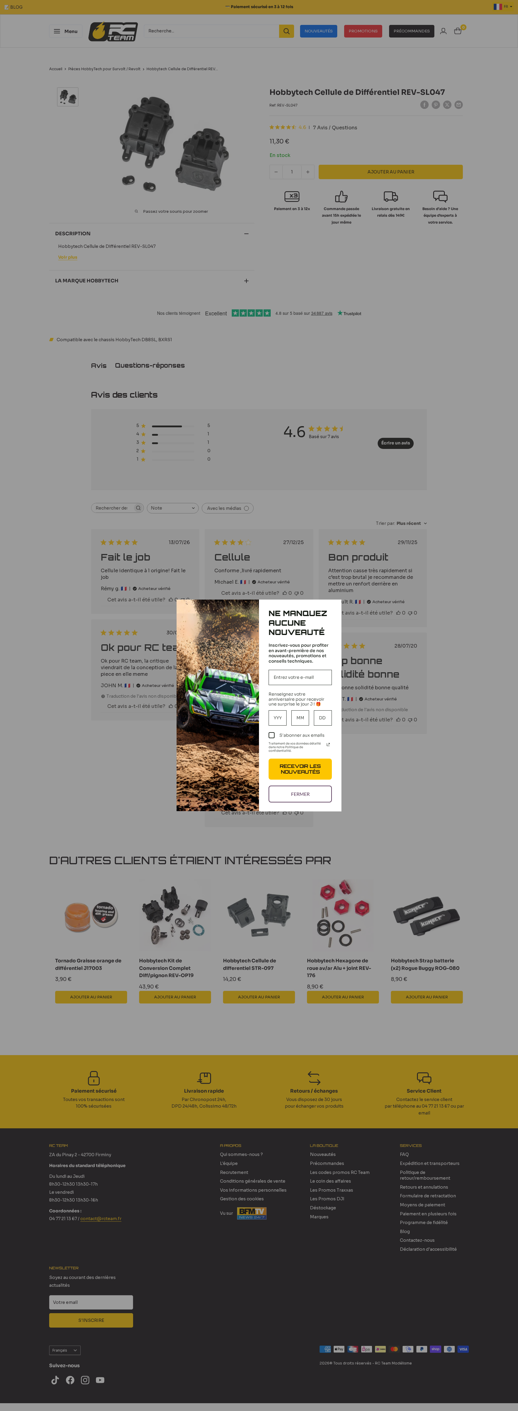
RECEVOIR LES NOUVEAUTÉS (300, 769)
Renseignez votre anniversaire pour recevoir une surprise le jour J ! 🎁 (296, 699)
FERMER (300, 794)
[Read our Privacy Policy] (328, 744)
